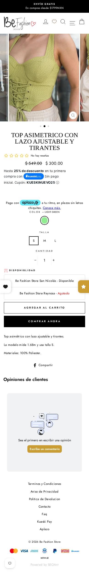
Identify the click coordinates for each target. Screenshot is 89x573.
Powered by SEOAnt (44, 564)
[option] (44, 6)
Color (44, 212)
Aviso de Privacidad (44, 491)
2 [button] (45, 126)
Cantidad (44, 251)
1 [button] (41, 127)
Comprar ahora (44, 321)
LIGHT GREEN (44, 220)
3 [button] (49, 127)
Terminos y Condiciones (44, 483)
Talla (44, 232)
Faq (44, 514)
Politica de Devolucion (44, 499)
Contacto (45, 506)
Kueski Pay (44, 521)
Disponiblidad (22, 270)
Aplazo (44, 529)
